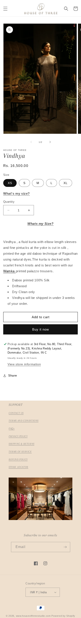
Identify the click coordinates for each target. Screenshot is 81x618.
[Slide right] (50, 142)
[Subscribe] (65, 547)
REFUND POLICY (18, 459)
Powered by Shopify (63, 616)
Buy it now (40, 329)
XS (10, 183)
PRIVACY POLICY (18, 436)
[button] (5, 8)
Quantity (8, 201)
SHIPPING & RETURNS (21, 443)
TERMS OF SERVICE (20, 451)
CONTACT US (16, 413)
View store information (24, 364)
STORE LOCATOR (18, 467)
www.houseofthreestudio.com (33, 616)
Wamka (9, 271)
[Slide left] (31, 142)
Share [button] (12, 375)
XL (66, 183)
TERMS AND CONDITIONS (23, 420)
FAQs (11, 428)
